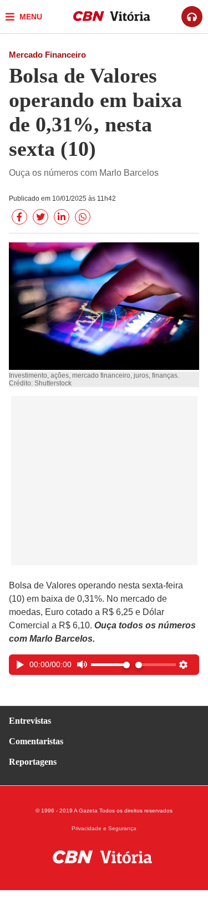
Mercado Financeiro (47, 54)
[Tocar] (20, 665)
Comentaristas (36, 741)
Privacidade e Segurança (104, 828)
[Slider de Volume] (110, 664)
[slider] (155, 664)
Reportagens (33, 761)
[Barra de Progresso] (155, 664)
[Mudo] (81, 665)
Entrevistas (30, 720)
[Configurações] (183, 665)
